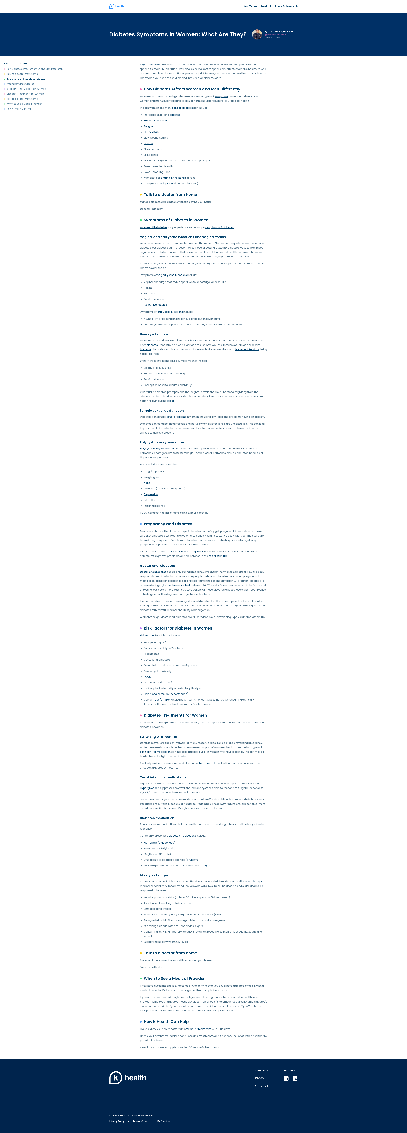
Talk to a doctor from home (22, 73)
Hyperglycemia (149, 788)
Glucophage (166, 843)
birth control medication (155, 752)
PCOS (147, 677)
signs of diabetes (182, 108)
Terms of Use (140, 1121)
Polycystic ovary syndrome (157, 448)
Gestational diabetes (153, 572)
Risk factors (147, 635)
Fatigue (148, 126)
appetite (175, 115)
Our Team (250, 6)
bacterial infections (247, 349)
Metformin (150, 843)
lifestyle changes (251, 881)
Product (266, 6)
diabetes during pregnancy (186, 551)
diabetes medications (182, 836)
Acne (147, 483)
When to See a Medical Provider (24, 103)
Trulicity (192, 860)
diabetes (152, 345)
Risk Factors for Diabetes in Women (26, 88)
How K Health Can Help (19, 108)
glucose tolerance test (175, 585)
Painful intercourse (155, 305)
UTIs (194, 340)
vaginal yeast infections (172, 275)
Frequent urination (155, 120)
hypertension (178, 694)
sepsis (170, 401)
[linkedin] (286, 1078)
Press (259, 1078)
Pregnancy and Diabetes (20, 84)
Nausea (148, 143)
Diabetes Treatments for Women (25, 93)
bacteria (145, 349)
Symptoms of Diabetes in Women (26, 79)
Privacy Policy (116, 1121)
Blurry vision (151, 132)
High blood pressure (156, 694)
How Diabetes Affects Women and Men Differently (35, 69)
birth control (207, 763)
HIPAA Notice (163, 1121)
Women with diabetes (153, 227)
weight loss (167, 183)
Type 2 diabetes (150, 64)
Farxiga (203, 865)
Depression (151, 494)
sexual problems (175, 417)
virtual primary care (198, 1029)
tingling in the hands (173, 178)
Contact (261, 1086)
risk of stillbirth (217, 556)
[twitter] (295, 1078)
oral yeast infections (170, 312)
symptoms (221, 96)
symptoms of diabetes (219, 227)
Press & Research (286, 6)
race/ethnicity (162, 700)
